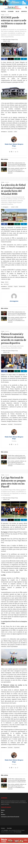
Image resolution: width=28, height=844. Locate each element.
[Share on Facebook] (4, 59)
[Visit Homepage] (13, 7)
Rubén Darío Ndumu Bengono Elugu (10, 39)
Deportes (24, 11)
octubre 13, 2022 (6, 41)
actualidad (10, 131)
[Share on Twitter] (11, 59)
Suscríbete (9, 828)
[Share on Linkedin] (24, 59)
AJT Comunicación (17, 831)
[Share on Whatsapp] (17, 59)
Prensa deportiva (17, 424)
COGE (15, 131)
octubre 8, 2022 (6, 499)
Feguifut (16, 286)
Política (3, 11)
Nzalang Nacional (5, 288)
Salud (17, 11)
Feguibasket (16, 747)
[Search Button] (26, 7)
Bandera (3, 814)
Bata (2, 812)
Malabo (3, 810)
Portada (2, 14)
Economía (10, 11)
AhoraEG (6, 830)
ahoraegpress (5, 207)
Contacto (3, 828)
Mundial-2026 (22, 286)
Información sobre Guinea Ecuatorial (10, 816)
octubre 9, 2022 (6, 352)
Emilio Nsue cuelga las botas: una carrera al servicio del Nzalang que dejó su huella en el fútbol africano (17, 164)
